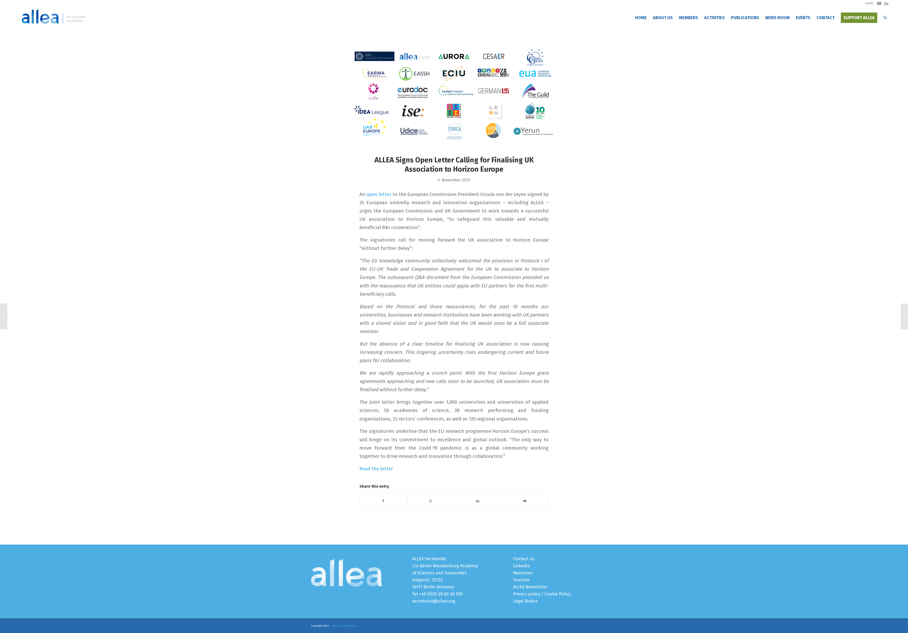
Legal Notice (525, 601)
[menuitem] (641, 17)
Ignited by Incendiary (344, 625)
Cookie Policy (558, 594)
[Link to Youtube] (879, 3)
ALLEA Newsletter (530, 587)
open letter (378, 194)
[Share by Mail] (525, 501)
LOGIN (869, 3)
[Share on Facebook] (383, 501)
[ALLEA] (53, 17)
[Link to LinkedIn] (886, 3)
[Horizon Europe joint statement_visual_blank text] (454, 100)
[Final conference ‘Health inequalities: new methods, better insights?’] (3, 316)
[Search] (885, 17)
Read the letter (376, 469)
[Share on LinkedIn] (477, 501)
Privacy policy (526, 594)
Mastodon (523, 573)
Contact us (523, 558)
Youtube (521, 579)
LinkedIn (521, 565)
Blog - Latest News (327, 32)
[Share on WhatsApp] (430, 501)
